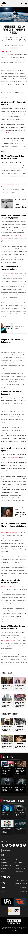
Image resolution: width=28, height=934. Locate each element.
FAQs (2, 871)
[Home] (4, 3)
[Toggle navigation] (26, 4)
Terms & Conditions (20, 868)
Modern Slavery (19, 871)
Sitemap (17, 865)
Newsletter (4, 862)
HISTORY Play (14, 48)
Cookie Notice (5, 868)
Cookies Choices (6, 850)
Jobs (16, 859)
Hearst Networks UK (10, 927)
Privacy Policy (18, 862)
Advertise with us (6, 865)
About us (3, 859)
